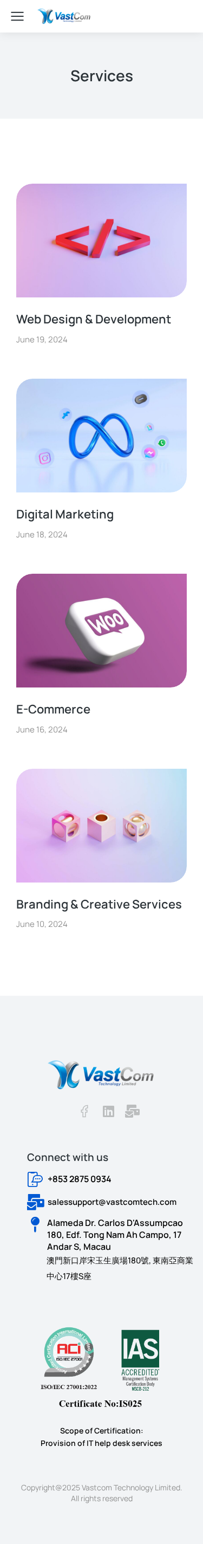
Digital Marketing (65, 514)
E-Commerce (53, 709)
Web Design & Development (93, 319)
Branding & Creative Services (99, 904)
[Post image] (101, 240)
